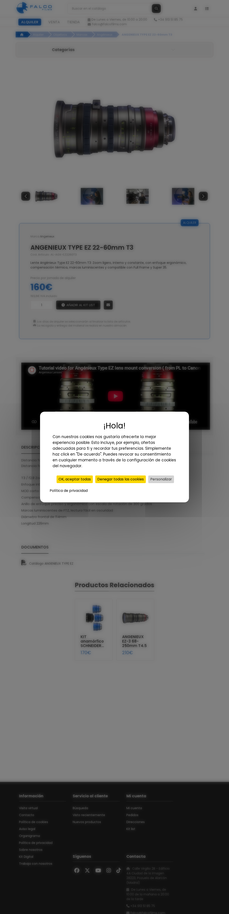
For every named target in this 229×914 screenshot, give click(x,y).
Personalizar (161, 479)
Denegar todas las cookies (120, 479)
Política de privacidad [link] (69, 490)
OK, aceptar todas (75, 479)
